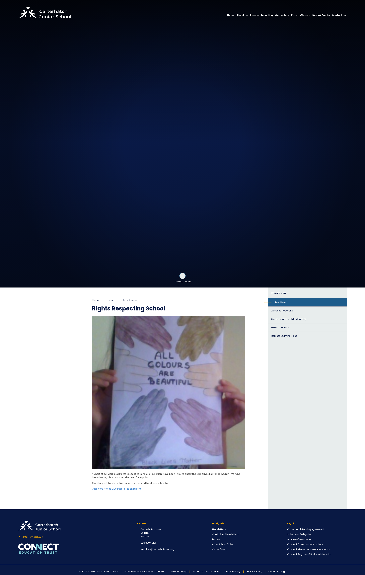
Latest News (130, 300)
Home (95, 300)
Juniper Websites (155, 571)
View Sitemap (178, 571)
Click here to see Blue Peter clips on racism (116, 488)
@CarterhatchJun (32, 536)
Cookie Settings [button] (277, 571)
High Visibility (233, 571)
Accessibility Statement (206, 571)
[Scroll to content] (182, 276)
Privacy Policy (254, 571)
